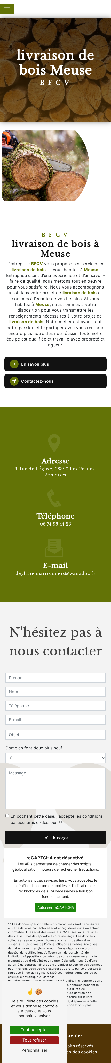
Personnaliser (34, 1050)
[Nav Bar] (7, 9)
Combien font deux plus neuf (33, 747)
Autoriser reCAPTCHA (55, 907)
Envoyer (61, 837)
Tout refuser (34, 1040)
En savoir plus (35, 364)
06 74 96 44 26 (55, 524)
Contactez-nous (37, 381)
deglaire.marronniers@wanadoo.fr (55, 573)
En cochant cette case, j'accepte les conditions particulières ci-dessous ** (57, 819)
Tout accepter (34, 1029)
